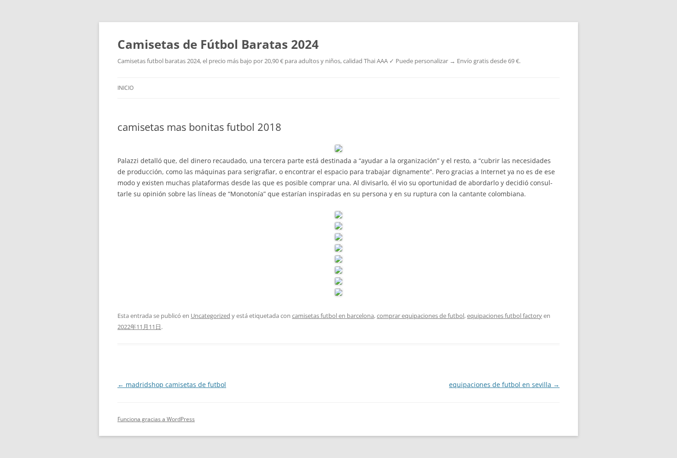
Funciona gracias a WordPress (156, 419)
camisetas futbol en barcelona (333, 315)
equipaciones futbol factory (504, 315)
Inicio (125, 88)
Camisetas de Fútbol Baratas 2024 (218, 44)
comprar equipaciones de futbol (420, 315)
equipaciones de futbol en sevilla (504, 384)
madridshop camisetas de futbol (171, 384)
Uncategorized (210, 315)
